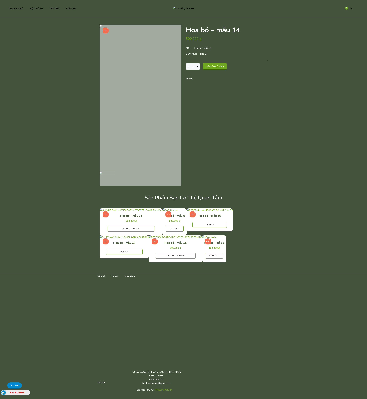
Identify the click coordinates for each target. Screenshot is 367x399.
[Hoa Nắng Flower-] (183, 8)
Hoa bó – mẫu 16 (210, 216)
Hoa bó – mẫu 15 (175, 243)
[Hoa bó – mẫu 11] (131, 210)
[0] (344, 8)
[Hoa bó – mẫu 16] (210, 210)
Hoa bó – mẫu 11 (131, 216)
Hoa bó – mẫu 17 (124, 243)
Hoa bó (204, 53)
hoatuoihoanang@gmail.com (156, 383)
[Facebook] (197, 79)
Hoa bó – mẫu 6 (174, 216)
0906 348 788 (156, 379)
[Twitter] (203, 79)
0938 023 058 (156, 375)
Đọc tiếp (210, 225)
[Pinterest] (208, 79)
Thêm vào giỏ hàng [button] (131, 229)
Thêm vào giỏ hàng (215, 66)
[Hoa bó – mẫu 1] (214, 237)
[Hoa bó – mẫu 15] (175, 237)
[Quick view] (133, 233)
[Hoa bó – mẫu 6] (175, 210)
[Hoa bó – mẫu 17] (124, 237)
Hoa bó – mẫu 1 (214, 243)
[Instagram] (127, 382)
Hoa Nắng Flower (163, 389)
